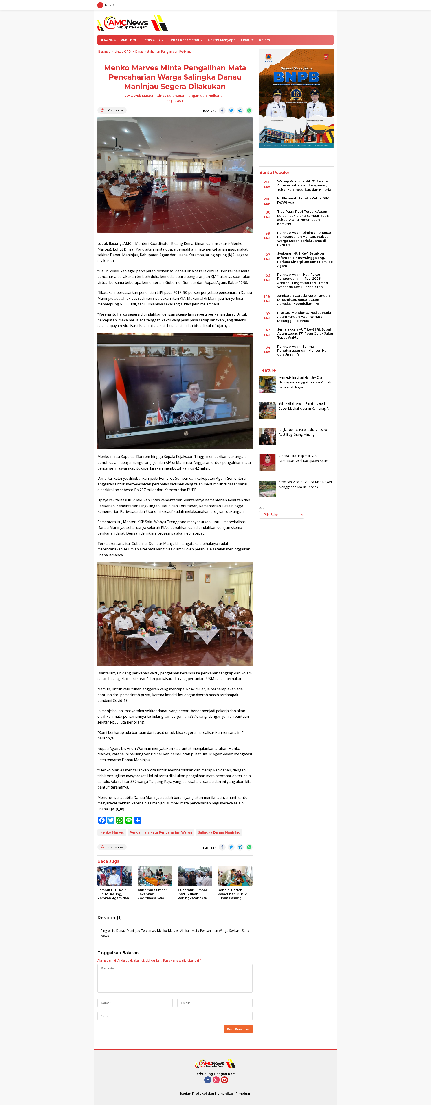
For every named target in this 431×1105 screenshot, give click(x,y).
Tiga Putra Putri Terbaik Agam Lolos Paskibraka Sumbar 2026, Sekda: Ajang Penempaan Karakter (303, 218)
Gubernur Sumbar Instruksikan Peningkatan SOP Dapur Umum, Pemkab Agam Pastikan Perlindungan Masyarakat (192, 894)
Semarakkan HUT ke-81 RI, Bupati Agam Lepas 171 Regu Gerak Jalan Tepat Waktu (305, 334)
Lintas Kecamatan (184, 40)
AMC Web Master (139, 96)
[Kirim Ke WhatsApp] (249, 110)
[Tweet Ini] (231, 110)
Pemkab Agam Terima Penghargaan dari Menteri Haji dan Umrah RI (302, 350)
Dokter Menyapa (221, 40)
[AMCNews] (132, 22)
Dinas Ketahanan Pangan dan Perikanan (191, 96)
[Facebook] (207, 1080)
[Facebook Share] (222, 110)
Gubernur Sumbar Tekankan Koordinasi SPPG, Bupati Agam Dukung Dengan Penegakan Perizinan (152, 894)
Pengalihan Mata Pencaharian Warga (161, 832)
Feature (247, 40)
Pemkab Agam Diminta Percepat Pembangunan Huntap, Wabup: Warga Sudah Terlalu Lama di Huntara (304, 239)
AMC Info (128, 40)
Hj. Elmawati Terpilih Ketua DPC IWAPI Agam (303, 200)
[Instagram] (216, 1080)
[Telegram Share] (240, 110)
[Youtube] (224, 1080)
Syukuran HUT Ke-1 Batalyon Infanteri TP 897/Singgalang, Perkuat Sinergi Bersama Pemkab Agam (305, 260)
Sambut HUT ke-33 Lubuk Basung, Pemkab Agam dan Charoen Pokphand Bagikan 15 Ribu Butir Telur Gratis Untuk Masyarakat (113, 894)
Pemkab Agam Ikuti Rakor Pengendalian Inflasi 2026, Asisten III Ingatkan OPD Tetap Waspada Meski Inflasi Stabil (302, 281)
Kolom (264, 40)
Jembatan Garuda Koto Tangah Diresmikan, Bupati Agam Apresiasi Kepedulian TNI (303, 300)
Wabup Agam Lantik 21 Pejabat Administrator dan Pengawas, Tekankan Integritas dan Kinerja (304, 186)
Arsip (262, 508)
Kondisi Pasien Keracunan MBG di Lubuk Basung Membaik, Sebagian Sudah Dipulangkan (234, 894)
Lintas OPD (150, 40)
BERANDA (108, 40)
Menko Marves (112, 832)
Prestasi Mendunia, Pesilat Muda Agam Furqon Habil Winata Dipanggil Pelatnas (304, 317)
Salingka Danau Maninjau (219, 832)
